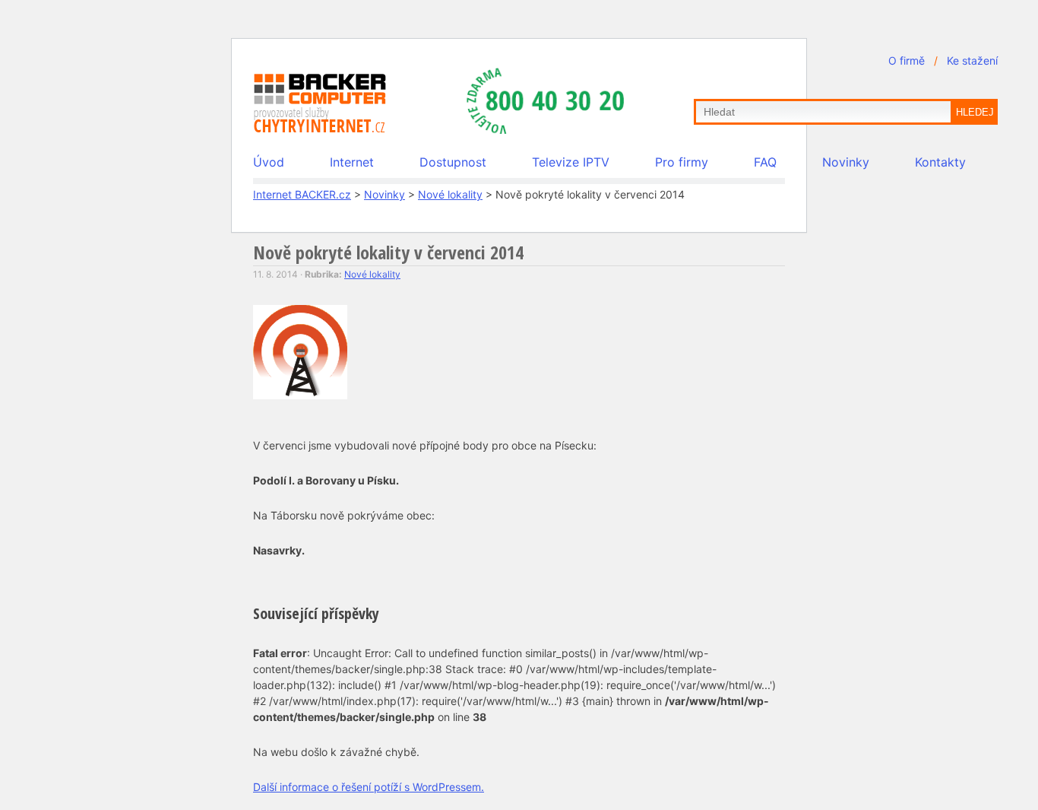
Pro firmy (681, 162)
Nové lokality (450, 194)
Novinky (845, 162)
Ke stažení (972, 60)
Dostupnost (452, 162)
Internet (352, 162)
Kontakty (940, 162)
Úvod (268, 162)
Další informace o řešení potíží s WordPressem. (368, 786)
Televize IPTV (570, 162)
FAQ (765, 162)
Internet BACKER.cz (302, 194)
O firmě (906, 60)
